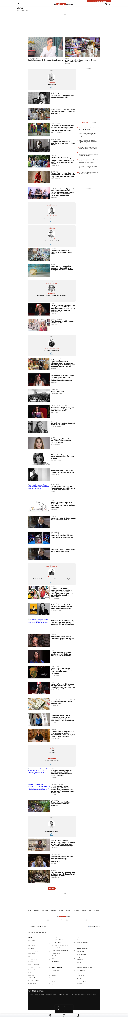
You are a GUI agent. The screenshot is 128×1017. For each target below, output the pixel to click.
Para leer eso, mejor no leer (51, 350)
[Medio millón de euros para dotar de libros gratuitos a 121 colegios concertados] (39, 114)
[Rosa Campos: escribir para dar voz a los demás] (39, 325)
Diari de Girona (31, 940)
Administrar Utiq (64, 998)
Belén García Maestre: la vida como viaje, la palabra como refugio (51, 579)
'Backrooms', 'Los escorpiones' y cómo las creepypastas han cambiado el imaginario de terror (62, 622)
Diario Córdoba (31, 943)
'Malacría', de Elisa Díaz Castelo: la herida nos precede (63, 424)
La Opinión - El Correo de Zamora (60, 945)
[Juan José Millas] (51, 753)
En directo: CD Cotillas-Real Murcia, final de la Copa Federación (89, 128)
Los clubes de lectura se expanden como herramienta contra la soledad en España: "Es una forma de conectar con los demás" (62, 160)
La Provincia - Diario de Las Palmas (60, 947)
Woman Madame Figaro (82, 942)
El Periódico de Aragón (33, 959)
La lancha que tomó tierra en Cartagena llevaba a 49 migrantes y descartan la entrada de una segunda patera (88, 161)
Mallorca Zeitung (56, 953)
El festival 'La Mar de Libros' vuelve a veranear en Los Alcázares (61, 803)
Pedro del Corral (55, 738)
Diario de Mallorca (32, 948)
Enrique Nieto (51, 293)
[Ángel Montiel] (51, 77)
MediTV (54, 975)
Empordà (30, 972)
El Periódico (30, 961)
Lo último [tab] (93, 122)
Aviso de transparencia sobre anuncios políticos (88, 994)
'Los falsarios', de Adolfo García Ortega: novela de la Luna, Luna (62, 471)
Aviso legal (31, 994)
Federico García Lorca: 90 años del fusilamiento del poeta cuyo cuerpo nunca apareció (62, 95)
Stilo (78, 937)
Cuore (53, 985)
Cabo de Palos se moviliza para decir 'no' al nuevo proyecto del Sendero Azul (88, 148)
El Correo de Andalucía (33, 951)
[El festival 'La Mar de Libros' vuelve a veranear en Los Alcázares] (39, 806)
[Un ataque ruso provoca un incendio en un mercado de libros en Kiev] (39, 145)
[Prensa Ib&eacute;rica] (94, 926)
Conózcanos (51, 920)
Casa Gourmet (80, 951)
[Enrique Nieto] (51, 288)
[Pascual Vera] (51, 571)
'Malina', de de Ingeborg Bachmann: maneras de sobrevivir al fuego (63, 456)
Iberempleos (80, 965)
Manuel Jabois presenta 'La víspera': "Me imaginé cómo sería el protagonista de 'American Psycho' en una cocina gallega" (63, 843)
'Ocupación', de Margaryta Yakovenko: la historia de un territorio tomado (61, 440)
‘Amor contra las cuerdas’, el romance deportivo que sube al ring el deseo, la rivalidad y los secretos (62, 536)
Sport (53, 958)
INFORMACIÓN (31, 977)
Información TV (56, 970)
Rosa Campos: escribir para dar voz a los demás (62, 322)
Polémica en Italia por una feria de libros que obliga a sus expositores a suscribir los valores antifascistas (63, 859)
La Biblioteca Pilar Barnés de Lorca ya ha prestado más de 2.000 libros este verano (61, 252)
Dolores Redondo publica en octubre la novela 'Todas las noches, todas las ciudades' (61, 654)
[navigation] (64, 1015)
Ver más (51, 888)
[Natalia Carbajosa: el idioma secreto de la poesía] (45, 47)
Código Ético (74, 994)
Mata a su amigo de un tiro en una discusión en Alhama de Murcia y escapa (87, 135)
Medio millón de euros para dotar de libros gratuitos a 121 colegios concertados (63, 111)
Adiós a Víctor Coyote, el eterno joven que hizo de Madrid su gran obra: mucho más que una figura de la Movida (63, 175)
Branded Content (71, 920)
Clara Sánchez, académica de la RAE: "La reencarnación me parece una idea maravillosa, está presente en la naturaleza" (63, 734)
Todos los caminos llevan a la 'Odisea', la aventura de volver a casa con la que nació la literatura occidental (63, 504)
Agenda (22, 10)
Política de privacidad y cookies (41, 994)
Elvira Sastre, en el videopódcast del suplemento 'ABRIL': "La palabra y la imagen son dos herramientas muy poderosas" (63, 378)
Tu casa (79, 978)
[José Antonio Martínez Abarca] (51, 343)
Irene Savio (53, 863)
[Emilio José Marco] (51, 824)
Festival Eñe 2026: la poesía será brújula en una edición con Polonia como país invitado (63, 874)
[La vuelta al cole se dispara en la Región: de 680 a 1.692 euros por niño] (82, 47)
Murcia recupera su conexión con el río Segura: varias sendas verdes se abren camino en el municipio (88, 154)
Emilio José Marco (51, 829)
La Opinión (53, 255)
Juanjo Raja (54, 777)
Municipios (53, 248)
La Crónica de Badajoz (33, 980)
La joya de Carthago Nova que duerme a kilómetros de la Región (88, 173)
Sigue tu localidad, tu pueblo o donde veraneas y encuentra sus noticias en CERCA (64, 1010)
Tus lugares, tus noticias (64, 1006)
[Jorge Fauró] (51, 234)
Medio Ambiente (81, 970)
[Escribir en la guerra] (39, 395)
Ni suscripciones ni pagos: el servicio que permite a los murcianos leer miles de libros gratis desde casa (61, 772)
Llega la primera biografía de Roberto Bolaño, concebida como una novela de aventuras (63, 488)
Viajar (78, 939)
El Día (29, 956)
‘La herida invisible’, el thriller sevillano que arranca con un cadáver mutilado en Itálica (61, 606)
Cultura (26, 10)
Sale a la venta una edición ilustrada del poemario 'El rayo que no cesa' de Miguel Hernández (62, 670)
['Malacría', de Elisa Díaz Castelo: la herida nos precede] (39, 427)
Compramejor (80, 959)
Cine (18, 10)
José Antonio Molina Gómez (52, 216)
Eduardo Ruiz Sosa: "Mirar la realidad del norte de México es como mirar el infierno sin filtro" (62, 638)
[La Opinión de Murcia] (64, 916)
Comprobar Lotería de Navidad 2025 (86, 967)
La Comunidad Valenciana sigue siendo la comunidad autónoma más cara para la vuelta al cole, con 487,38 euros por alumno (62, 128)
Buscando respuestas (82, 981)
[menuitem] (50, 1015)
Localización (44, 920)
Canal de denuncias (82, 920)
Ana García (67, 63)
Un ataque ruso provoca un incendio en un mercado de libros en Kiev (63, 143)
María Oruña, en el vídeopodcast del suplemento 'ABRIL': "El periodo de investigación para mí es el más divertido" (63, 686)
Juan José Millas (51, 758)
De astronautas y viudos (52, 760)
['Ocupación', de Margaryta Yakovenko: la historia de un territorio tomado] (39, 443)
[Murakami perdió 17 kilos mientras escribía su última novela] (39, 522)
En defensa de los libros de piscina (52, 241)
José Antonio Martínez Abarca (51, 348)
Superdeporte (55, 961)
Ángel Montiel (51, 82)
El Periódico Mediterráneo (34, 969)
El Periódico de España (33, 964)
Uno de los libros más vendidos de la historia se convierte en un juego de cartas (63, 701)
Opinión (51, 71)
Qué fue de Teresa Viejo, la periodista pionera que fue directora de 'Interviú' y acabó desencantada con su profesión (62, 718)
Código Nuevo (80, 957)
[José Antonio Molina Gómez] (51, 211)
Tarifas (58, 920)
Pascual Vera (31, 62)
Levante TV (55, 973)
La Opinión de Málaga (57, 939)
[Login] (109, 4)
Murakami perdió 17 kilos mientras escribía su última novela (63, 519)
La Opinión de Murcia (57, 942)
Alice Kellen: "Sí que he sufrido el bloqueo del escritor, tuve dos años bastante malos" (62, 408)
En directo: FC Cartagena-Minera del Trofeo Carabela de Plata (88, 167)
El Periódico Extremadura (34, 967)
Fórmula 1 (79, 962)
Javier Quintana (55, 165)
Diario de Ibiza (31, 945)
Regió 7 (54, 955)
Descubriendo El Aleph (51, 831)
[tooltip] (64, 1009)
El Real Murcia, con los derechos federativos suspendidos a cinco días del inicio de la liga (88, 141)
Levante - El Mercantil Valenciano (60, 950)
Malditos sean (52, 84)
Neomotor (79, 973)
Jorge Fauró (52, 238)
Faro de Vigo (31, 975)
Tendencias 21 (80, 975)
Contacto (64, 920)
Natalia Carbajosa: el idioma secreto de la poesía (45, 60)
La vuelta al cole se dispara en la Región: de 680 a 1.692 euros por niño (82, 61)
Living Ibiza (79, 983)
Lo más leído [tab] (85, 122)
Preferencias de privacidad (64, 994)
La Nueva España (32, 983)
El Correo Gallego (32, 953)
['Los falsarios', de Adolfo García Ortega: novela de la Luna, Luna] (39, 474)
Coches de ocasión (81, 954)
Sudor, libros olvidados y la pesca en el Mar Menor (51, 295)
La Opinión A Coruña (57, 937)
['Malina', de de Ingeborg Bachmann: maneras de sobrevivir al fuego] (39, 459)
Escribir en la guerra (58, 391)
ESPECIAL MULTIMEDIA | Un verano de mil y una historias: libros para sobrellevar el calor (62, 268)
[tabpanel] (88, 151)
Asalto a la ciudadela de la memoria (52, 218)
